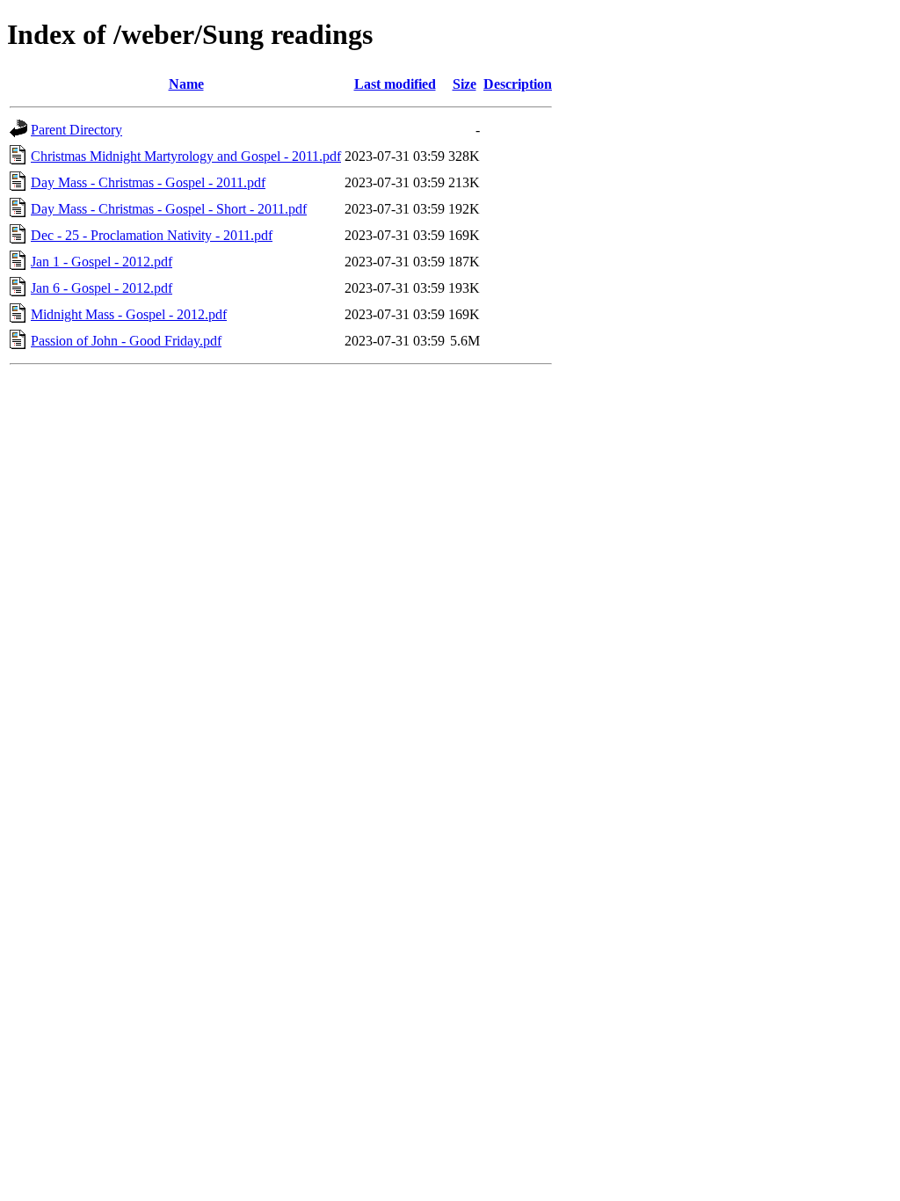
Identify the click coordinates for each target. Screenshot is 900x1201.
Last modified (395, 83)
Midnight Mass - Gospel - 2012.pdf (129, 314)
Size (464, 83)
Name (186, 83)
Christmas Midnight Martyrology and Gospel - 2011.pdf (186, 156)
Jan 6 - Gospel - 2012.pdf (101, 287)
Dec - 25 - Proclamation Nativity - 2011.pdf (151, 235)
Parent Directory (76, 129)
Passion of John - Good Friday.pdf (126, 340)
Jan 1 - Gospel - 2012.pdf (101, 261)
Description (517, 83)
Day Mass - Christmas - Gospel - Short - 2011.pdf (169, 208)
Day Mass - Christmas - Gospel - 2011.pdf (148, 182)
